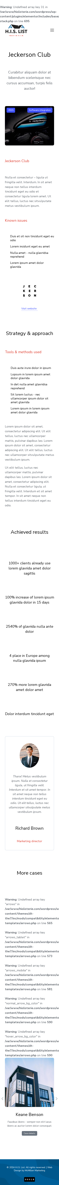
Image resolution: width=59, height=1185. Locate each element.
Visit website (29, 308)
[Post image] (29, 1082)
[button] (52, 30)
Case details (29, 1133)
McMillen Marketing (35, 1170)
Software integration (40, 110)
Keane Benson (29, 1114)
